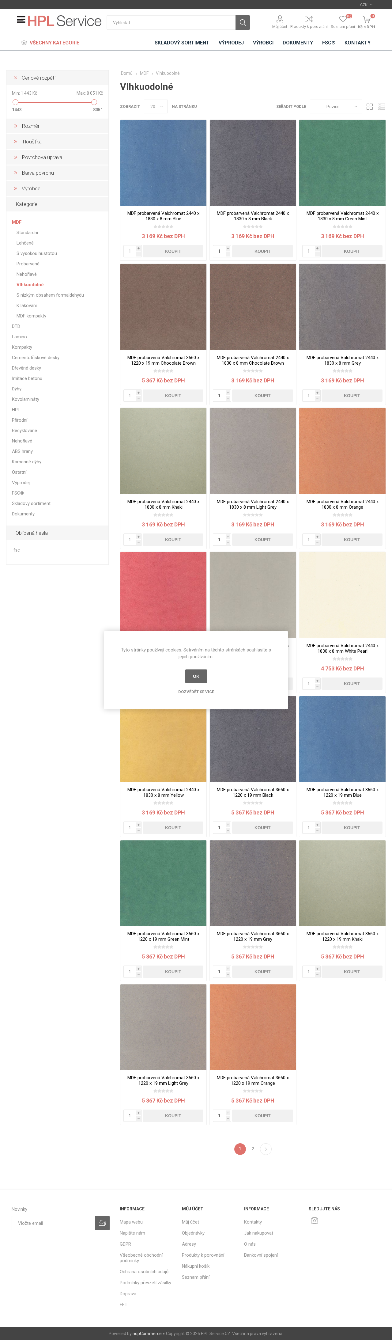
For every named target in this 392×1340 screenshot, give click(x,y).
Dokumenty (23, 514)
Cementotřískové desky (35, 357)
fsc (16, 550)
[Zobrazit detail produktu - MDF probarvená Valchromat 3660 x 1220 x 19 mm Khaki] (342, 883)
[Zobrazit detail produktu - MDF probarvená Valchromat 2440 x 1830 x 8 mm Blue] (163, 163)
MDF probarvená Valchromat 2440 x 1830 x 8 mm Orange (343, 504)
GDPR (125, 1244)
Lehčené (25, 243)
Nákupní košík (195, 1266)
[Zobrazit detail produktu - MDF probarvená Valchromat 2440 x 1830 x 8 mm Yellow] (163, 739)
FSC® (18, 493)
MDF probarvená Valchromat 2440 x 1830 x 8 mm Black (253, 216)
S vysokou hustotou (37, 253)
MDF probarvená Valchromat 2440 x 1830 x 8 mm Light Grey (253, 504)
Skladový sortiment (31, 503)
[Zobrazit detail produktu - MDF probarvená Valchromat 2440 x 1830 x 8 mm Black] (253, 163)
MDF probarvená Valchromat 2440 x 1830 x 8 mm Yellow (163, 792)
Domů (127, 73)
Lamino (19, 337)
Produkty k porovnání (309, 26)
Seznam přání (195, 1277)
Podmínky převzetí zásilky (145, 1282)
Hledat (243, 22)
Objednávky (193, 1233)
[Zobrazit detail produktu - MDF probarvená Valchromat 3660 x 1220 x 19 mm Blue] (342, 739)
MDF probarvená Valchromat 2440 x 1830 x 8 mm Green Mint (343, 216)
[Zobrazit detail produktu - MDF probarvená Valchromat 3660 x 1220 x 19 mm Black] (253, 739)
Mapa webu (131, 1222)
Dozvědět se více (196, 691)
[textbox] (171, 22)
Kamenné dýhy (26, 462)
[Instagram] (314, 1221)
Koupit (173, 251)
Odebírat (102, 1223)
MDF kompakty (31, 316)
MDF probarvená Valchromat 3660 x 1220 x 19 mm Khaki (343, 936)
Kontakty (253, 1222)
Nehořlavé (27, 274)
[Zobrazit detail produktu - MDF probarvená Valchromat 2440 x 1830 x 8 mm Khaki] (163, 451)
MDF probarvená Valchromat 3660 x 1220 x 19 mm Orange (253, 1080)
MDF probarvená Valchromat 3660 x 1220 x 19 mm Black (253, 792)
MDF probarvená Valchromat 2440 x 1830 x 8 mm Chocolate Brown (253, 360)
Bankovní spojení (261, 1255)
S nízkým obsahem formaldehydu (50, 295)
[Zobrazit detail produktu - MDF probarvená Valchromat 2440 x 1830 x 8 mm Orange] (342, 451)
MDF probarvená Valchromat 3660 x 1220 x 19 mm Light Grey (163, 1080)
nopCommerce (147, 1333)
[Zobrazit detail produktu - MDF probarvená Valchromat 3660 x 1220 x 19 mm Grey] (253, 883)
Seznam (381, 106)
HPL (16, 409)
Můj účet (279, 26)
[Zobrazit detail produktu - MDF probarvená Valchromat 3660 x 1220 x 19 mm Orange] (253, 1027)
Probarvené (28, 264)
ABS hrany (22, 451)
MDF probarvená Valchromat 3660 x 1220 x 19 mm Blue (343, 792)
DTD (16, 326)
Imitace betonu (27, 378)
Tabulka (369, 106)
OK (196, 676)
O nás (250, 1244)
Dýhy (16, 389)
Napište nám (132, 1233)
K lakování (27, 305)
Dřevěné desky (26, 368)
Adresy (189, 1244)
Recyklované (24, 430)
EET (123, 1305)
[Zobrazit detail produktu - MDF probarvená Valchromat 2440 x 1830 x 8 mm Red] (163, 595)
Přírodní (19, 420)
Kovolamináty (25, 399)
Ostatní (19, 472)
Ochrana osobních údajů (144, 1271)
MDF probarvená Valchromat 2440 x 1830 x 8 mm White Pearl (343, 648)
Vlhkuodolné (30, 284)
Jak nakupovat (258, 1233)
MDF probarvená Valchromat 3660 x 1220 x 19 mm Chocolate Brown (163, 360)
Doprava (128, 1293)
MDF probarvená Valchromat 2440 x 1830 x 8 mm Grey (343, 360)
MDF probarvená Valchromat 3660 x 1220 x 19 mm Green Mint (163, 936)
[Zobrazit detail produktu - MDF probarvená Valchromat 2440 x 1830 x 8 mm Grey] (342, 307)
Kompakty (22, 347)
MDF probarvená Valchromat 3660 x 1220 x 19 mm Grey (253, 936)
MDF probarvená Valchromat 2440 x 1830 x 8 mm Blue (163, 216)
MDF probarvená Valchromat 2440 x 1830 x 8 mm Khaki (163, 504)
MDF (17, 222)
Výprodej (21, 482)
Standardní (27, 232)
